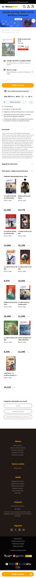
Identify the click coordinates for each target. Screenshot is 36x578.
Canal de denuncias (17, 491)
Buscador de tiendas (17, 450)
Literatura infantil (16, 30)
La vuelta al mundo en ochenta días (10, 197)
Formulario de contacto (17, 506)
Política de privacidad (17, 486)
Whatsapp (17, 509)
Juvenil (17, 32)
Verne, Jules (21, 43)
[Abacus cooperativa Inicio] (12, 8)
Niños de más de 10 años (8, 32)
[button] (28, 6)
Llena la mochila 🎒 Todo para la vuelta (18, 2)
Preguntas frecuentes (17, 481)
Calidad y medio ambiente (17, 448)
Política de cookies (17, 488)
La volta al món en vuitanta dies (24, 303)
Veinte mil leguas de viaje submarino (24, 339)
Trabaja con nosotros (18, 453)
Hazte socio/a (17, 468)
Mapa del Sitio (18, 539)
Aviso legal (17, 493)
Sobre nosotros (17, 446)
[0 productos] (32, 7)
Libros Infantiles (6, 30)
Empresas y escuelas (17, 455)
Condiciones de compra (17, 484)
